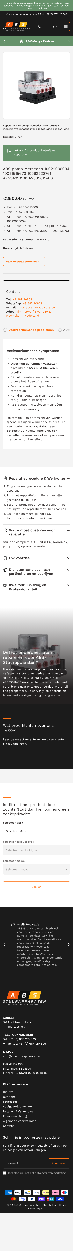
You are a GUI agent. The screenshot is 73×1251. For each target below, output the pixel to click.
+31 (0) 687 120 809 (22, 1039)
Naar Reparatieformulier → (24, 261)
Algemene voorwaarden (19, 1121)
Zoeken (36, 886)
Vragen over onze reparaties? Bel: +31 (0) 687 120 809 (36, 14)
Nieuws (8, 1092)
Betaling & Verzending (18, 1111)
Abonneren (59, 1163)
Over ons (9, 1097)
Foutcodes (10, 1101)
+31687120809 (22, 299)
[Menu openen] (66, 26)
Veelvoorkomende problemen (31, 330)
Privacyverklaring (15, 1116)
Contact (8, 1126)
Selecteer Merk (13, 822)
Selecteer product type (18, 841)
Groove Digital (36, 1208)
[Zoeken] (40, 26)
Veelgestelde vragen (17, 1106)
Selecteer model (14, 860)
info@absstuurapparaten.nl (37, 307)
